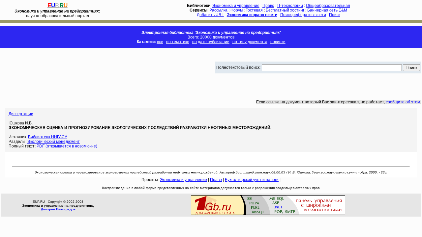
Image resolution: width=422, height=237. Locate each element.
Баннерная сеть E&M (327, 10)
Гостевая (254, 10)
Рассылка (218, 10)
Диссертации (21, 114)
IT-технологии (290, 5)
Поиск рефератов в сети (303, 15)
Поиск (334, 15)
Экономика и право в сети (252, 15)
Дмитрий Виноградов (58, 209)
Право (268, 5)
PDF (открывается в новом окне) (67, 146)
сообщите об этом (403, 102)
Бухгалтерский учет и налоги (252, 179)
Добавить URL (210, 15)
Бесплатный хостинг (285, 10)
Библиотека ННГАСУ (47, 137)
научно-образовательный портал (57, 13)
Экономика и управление (235, 5)
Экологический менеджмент (53, 141)
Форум (236, 10)
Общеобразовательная (328, 5)
